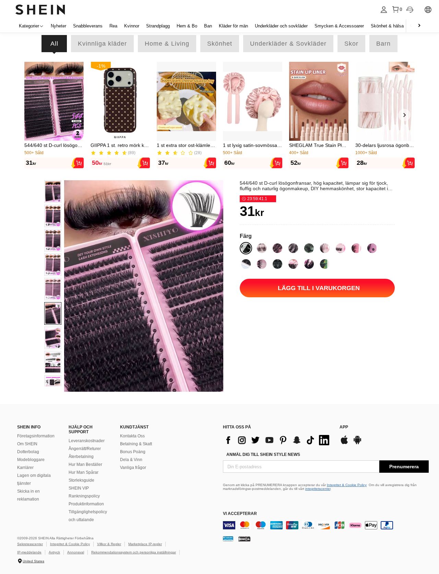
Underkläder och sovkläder (281, 25)
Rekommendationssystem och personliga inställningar (133, 552)
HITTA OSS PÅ (237, 427)
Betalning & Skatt (136, 443)
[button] (54, 101)
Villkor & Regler (109, 544)
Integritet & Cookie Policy (347, 485)
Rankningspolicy (84, 496)
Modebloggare (31, 459)
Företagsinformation (36, 436)
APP (344, 427)
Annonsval (75, 552)
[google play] (357, 443)
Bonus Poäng (132, 451)
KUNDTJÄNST (134, 427)
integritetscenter (317, 489)
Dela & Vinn (131, 459)
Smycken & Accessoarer (339, 25)
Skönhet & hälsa (387, 25)
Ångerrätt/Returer (85, 448)
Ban (208, 25)
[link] (52, 191)
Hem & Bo (187, 25)
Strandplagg (158, 25)
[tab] (54, 43)
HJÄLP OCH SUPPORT (81, 429)
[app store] (344, 443)
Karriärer (25, 467)
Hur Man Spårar (83, 472)
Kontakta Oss (132, 436)
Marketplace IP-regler (145, 544)
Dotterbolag (28, 451)
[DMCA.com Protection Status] (244, 538)
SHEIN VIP (79, 488)
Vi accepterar (240, 513)
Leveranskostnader (87, 440)
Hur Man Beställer (85, 464)
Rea (113, 25)
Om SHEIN (27, 443)
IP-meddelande (29, 552)
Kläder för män (233, 25)
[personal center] (384, 9)
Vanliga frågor (133, 467)
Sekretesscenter (30, 544)
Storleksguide (81, 480)
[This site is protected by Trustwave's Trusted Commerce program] (228, 538)
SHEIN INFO (28, 427)
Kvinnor (131, 25)
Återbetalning (81, 456)
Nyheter (58, 25)
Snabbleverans (88, 25)
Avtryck (54, 552)
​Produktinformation (86, 504)
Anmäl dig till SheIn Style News (263, 454)
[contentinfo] (278, 440)
